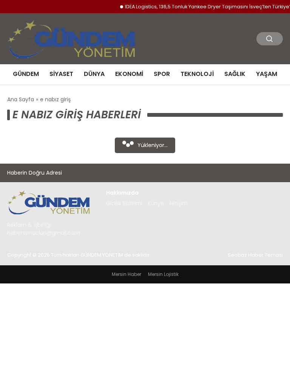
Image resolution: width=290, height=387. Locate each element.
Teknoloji (197, 74)
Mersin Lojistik (163, 274)
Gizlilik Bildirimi (124, 203)
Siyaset (61, 74)
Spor (162, 74)
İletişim (178, 203)
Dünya (94, 74)
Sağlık (234, 74)
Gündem (26, 74)
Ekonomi (129, 74)
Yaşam (266, 74)
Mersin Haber (126, 274)
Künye (156, 203)
